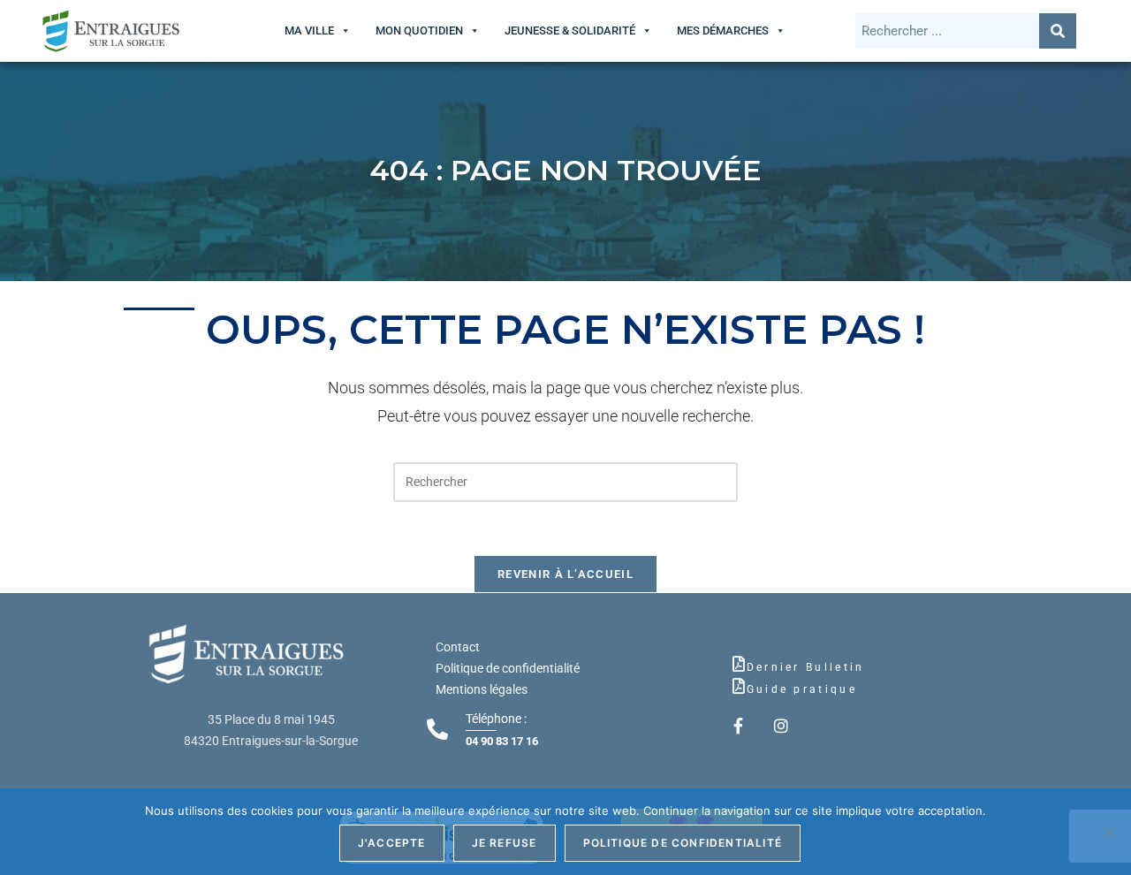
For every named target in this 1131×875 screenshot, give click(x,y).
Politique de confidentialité (508, 668)
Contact (458, 647)
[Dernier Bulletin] (739, 664)
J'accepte (392, 842)
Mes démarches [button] (723, 30)
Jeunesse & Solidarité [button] (570, 30)
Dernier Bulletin (806, 667)
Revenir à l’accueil (565, 574)
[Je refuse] (1109, 832)
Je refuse (504, 842)
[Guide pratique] (739, 686)
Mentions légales (482, 689)
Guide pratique (802, 689)
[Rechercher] (1057, 31)
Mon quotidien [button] (419, 30)
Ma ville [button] (309, 30)
